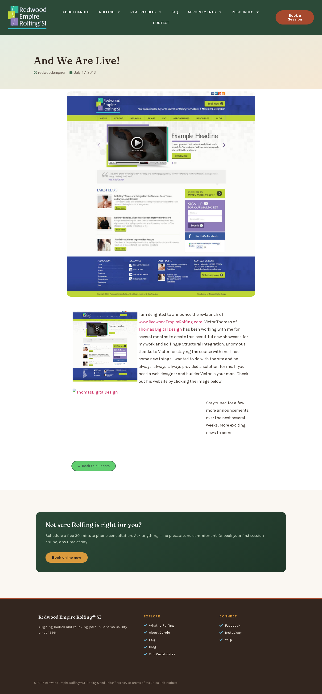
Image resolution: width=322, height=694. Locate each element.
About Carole (75, 12)
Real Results (143, 12)
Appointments (202, 12)
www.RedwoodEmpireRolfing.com (170, 321)
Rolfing (107, 12)
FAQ (174, 12)
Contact (161, 23)
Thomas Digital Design (160, 329)
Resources (242, 12)
